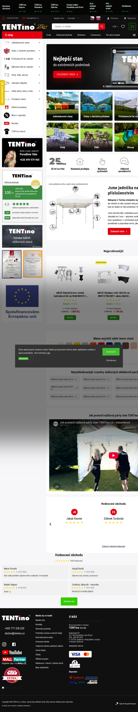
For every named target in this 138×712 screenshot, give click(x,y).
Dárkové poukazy (19, 107)
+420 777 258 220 (14, 628)
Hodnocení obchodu (69, 555)
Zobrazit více (117, 231)
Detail (70, 317)
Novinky (14, 123)
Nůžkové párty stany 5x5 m (95, 396)
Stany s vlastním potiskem (23, 50)
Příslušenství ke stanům (22, 58)
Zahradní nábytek (19, 83)
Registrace (132, 18)
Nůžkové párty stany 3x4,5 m (62, 388)
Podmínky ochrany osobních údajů (49, 633)
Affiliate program (42, 659)
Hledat (102, 26)
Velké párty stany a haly (22, 91)
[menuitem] (50, 35)
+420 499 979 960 (29, 159)
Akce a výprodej (18, 115)
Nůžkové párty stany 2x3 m (95, 379)
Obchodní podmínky (43, 629)
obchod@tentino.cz (15, 633)
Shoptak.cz (27, 706)
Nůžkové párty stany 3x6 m (95, 388)
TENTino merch (18, 131)
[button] (51, 67)
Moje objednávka (42, 667)
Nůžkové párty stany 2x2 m (62, 379)
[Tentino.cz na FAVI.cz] (18, 675)
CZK (114, 27)
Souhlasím (111, 351)
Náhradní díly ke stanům (22, 66)
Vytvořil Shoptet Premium (127, 704)
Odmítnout (111, 360)
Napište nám (59, 18)
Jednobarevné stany (20, 42)
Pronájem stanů (18, 99)
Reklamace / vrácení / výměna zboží (49, 663)
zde (48, 353)
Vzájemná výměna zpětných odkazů (49, 646)
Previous (50, 524)
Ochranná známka (42, 642)
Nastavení (23, 359)
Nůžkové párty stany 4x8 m (62, 396)
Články (38, 655)
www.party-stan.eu (76, 646)
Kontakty (71, 18)
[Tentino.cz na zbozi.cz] (18, 688)
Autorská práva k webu (44, 637)
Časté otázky (41, 650)
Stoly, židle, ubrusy (19, 75)
